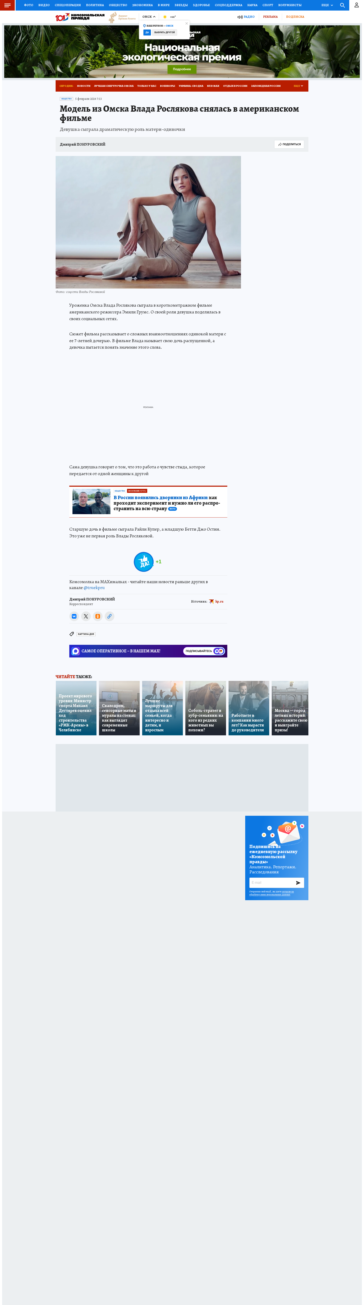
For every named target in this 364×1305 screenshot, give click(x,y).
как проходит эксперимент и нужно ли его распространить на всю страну (167, 503)
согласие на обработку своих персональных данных (271, 893)
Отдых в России (235, 86)
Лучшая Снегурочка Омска (114, 86)
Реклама (270, 17)
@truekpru (94, 587)
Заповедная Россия (266, 86)
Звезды (181, 5)
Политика (95, 5)
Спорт (267, 5)
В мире (164, 5)
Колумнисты (290, 5)
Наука (252, 5)
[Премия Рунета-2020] (120, 17)
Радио (249, 17)
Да (147, 32)
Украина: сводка (191, 86)
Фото (28, 5)
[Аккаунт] (356, 5)
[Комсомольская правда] (80, 17)
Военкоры (167, 86)
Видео (44, 5)
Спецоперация (68, 5)
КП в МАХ (213, 86)
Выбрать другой (164, 32)
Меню (7, 5)
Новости (83, 86)
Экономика (142, 5)
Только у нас (146, 86)
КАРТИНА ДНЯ (86, 634)
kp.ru (219, 601)
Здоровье (201, 5)
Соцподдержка (228, 5)
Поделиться (292, 144)
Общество (118, 5)
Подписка (295, 17)
